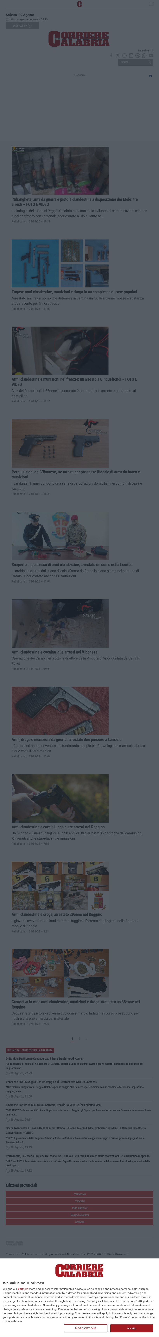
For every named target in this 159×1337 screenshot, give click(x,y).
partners (23, 1288)
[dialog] (79, 1298)
